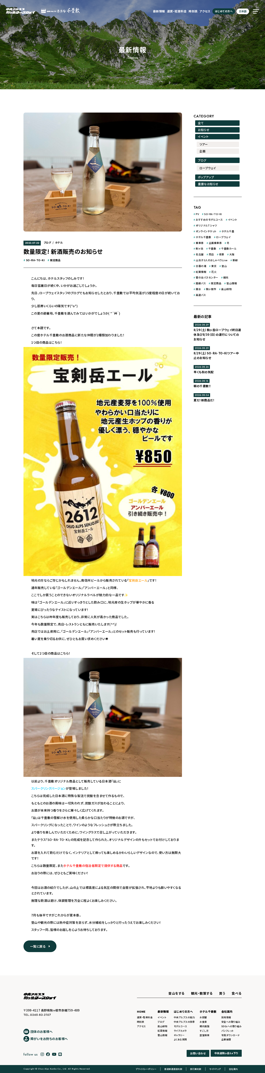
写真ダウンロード (230, 1035)
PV (197, 214)
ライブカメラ (180, 1030)
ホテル (59, 242)
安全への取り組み (230, 1021)
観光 (226, 277)
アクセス (205, 11)
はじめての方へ (224, 11)
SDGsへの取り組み (231, 1026)
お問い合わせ (198, 1053)
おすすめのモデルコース (209, 219)
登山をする (176, 993)
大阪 (232, 254)
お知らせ (203, 130)
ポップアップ (206, 177)
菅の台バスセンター (207, 277)
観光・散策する (202, 993)
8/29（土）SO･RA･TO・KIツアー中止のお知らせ (216, 355)
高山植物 (226, 289)
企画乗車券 (215, 243)
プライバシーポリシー (146, 1068)
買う (222, 993)
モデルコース (180, 1026)
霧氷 (198, 289)
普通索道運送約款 (173, 1068)
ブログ (47, 242)
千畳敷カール (228, 248)
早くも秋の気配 (204, 372)
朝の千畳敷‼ (202, 386)
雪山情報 (231, 283)
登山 (224, 266)
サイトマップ (215, 1068)
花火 (214, 272)
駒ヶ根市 (211, 289)
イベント (203, 136)
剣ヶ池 (199, 248)
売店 (211, 254)
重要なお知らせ (208, 184)
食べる (237, 993)
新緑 (235, 260)
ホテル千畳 (228, 231)
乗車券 (200, 243)
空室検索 (204, 1035)
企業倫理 (226, 1039)
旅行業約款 (195, 1068)
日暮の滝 (201, 266)
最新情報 (159, 11)
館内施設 (204, 1026)
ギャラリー (179, 1035)
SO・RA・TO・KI (35, 260)
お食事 (203, 1021)
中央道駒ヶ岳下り (226, 1053)
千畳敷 (212, 248)
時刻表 (193, 11)
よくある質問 (180, 1039)
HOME (141, 1011)
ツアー (203, 144)
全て (201, 123)
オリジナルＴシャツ (206, 225)
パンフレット (227, 1030)
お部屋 (203, 1017)
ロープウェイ (207, 168)
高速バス (201, 295)
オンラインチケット (206, 231)
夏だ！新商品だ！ (204, 400)
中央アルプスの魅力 (184, 1017)
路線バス (201, 283)
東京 (214, 266)
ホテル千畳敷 (203, 237)
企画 (202, 151)
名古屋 (200, 254)
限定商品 (55, 260)
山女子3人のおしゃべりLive (212, 260)
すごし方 (204, 1030)
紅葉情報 (201, 272)
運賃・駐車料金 (177, 11)
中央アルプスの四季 (184, 1021)
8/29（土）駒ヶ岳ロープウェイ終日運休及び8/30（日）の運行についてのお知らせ (217, 334)
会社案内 (227, 1011)
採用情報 (226, 1017)
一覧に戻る (39, 946)
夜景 (221, 254)
